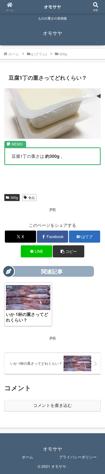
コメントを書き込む (52, 405)
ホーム (27, 457)
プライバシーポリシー (78, 457)
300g (14, 197)
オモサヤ (52, 6)
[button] (68, 251)
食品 (31, 197)
